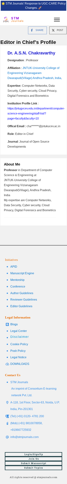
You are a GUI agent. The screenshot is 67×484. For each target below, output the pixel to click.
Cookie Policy (19, 344)
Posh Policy (18, 350)
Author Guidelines (21, 293)
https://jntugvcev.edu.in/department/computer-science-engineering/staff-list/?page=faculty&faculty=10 (36, 113)
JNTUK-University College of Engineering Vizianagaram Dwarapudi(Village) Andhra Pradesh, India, (35, 73)
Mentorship (17, 279)
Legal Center (18, 330)
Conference (17, 286)
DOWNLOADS (19, 363)
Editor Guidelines (21, 306)
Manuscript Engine (22, 273)
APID (13, 266)
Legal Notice (18, 357)
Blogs (14, 324)
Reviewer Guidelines (23, 299)
